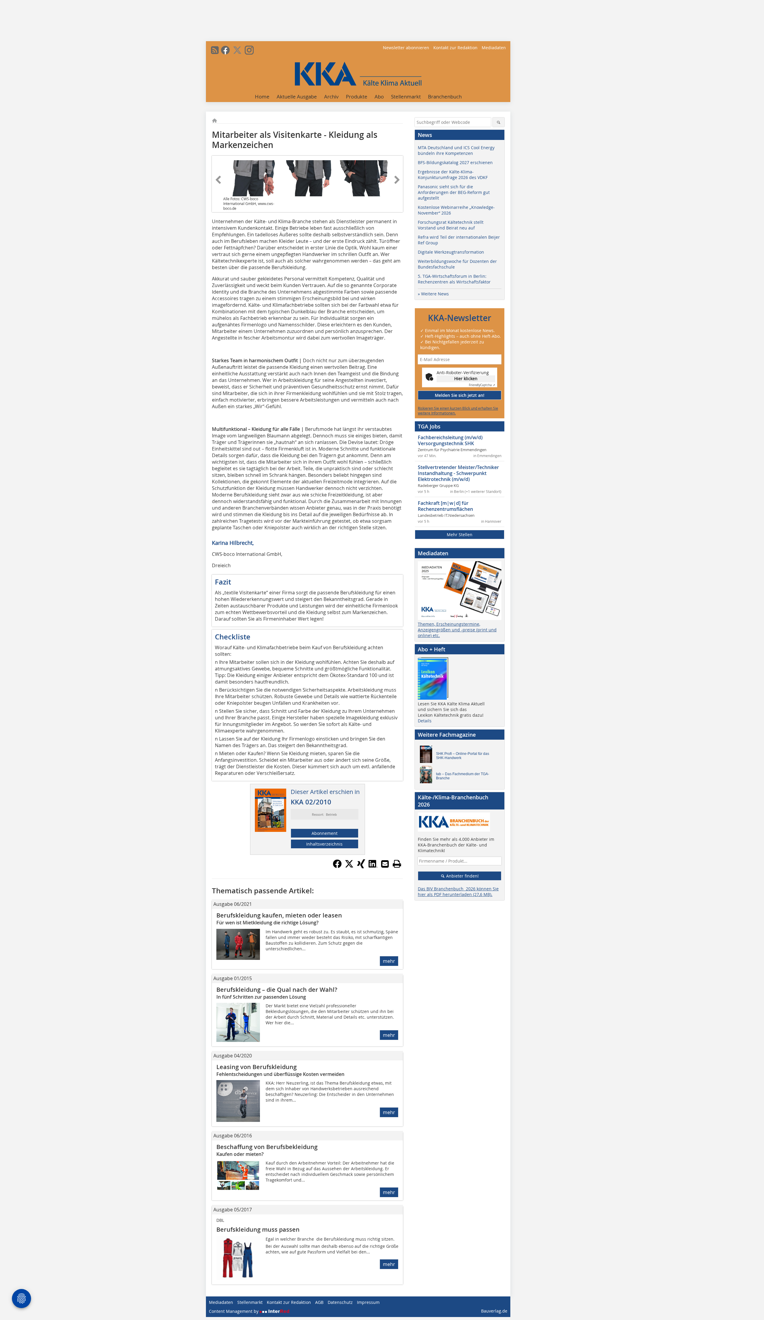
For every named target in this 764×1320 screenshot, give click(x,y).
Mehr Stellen (459, 534)
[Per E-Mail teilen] (385, 863)
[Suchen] (498, 122)
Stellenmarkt (406, 96)
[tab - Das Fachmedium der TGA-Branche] (428, 776)
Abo (379, 96)
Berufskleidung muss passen (258, 1229)
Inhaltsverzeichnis (324, 844)
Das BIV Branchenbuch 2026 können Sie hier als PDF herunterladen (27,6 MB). (458, 891)
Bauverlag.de (494, 1311)
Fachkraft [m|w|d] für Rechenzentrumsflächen (445, 506)
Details (425, 721)
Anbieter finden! (462, 876)
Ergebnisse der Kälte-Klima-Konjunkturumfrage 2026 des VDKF (453, 174)
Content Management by (234, 1311)
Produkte (356, 96)
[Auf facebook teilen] (337, 866)
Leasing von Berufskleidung (256, 1067)
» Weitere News (433, 294)
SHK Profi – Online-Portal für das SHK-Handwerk (462, 756)
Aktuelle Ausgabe (297, 96)
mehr (389, 961)
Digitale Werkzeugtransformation (451, 252)
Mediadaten (494, 47)
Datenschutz (340, 1302)
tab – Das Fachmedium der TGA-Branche (462, 776)
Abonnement (325, 833)
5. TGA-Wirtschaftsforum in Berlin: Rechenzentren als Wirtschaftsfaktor (454, 279)
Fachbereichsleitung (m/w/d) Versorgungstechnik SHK (450, 440)
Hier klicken (466, 378)
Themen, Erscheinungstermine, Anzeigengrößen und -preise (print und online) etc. (457, 629)
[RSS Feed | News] (214, 50)
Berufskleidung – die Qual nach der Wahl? (276, 990)
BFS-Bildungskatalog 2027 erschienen (455, 162)
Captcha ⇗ (482, 385)
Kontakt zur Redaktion (455, 47)
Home (262, 96)
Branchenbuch (445, 96)
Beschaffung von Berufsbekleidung (267, 1147)
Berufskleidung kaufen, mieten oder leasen (279, 915)
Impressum (368, 1302)
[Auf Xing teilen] (361, 866)
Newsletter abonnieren (406, 47)
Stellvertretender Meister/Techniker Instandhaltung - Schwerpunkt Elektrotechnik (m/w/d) (458, 473)
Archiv (331, 96)
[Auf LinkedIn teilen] (373, 866)
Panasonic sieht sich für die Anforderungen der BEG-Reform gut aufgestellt (454, 192)
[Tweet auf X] (349, 866)
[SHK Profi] (428, 756)
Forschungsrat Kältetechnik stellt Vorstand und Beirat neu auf (450, 225)
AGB (319, 1302)
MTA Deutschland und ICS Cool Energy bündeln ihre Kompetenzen (456, 150)
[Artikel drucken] (397, 863)
